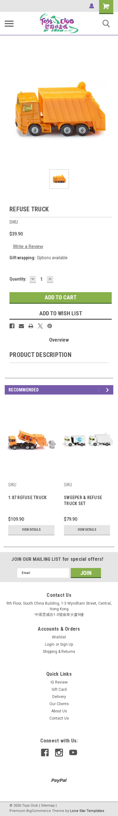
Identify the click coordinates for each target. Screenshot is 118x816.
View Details (31, 529)
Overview (59, 340)
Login (49, 644)
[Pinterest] (49, 325)
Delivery (59, 697)
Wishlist (59, 637)
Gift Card (59, 689)
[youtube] (73, 753)
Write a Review (28, 246)
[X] (40, 325)
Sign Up (66, 644)
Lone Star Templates (87, 811)
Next (108, 390)
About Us (59, 711)
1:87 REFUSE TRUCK (27, 497)
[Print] (30, 325)
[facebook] (45, 753)
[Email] (21, 325)
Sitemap (48, 805)
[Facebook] (11, 325)
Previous (99, 390)
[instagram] (59, 753)
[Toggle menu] (9, 23)
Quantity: (17, 278)
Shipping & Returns (59, 651)
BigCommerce (38, 811)
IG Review (59, 682)
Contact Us (59, 718)
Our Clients (59, 704)
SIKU (12, 484)
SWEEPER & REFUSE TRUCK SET (83, 500)
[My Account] (91, 5)
